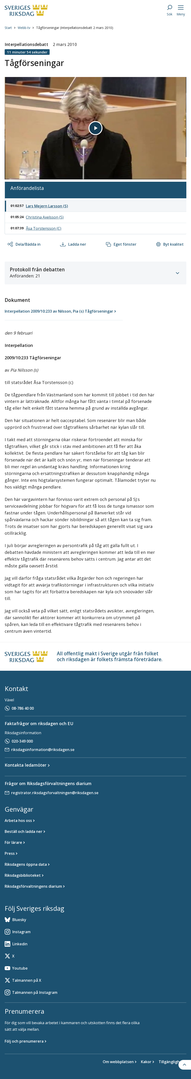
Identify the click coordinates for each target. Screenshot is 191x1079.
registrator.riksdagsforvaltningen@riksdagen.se (55, 792)
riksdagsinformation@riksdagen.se (43, 749)
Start (8, 27)
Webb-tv (24, 27)
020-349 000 (22, 741)
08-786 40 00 (23, 708)
